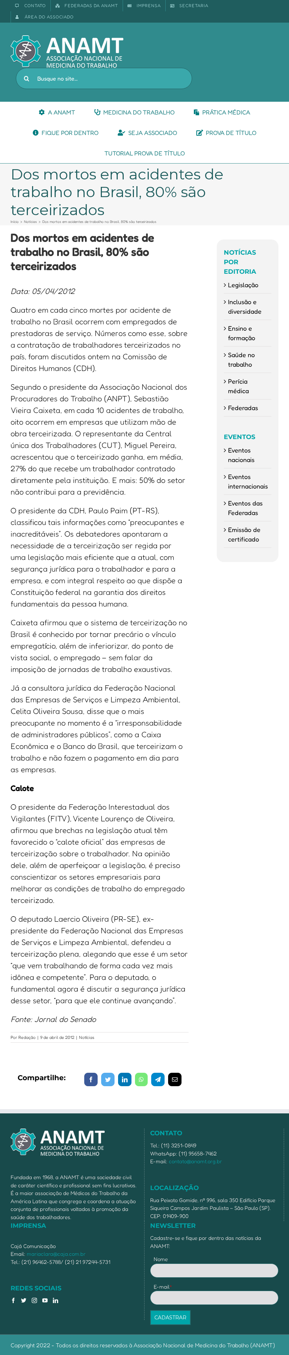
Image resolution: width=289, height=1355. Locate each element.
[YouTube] (45, 1300)
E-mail (163, 1286)
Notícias (86, 1037)
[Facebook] (13, 1300)
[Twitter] (23, 1300)
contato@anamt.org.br (195, 1161)
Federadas (243, 408)
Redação (27, 1037)
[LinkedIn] (55, 1300)
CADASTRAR (170, 1317)
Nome (161, 1259)
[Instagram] (34, 1300)
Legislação (243, 285)
